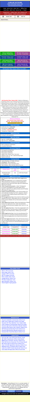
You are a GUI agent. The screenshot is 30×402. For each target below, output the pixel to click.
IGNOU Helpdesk (8, 14)
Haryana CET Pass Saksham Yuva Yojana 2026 (14, 322)
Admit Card (12, 10)
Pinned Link (6, 12)
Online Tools (14, 12)
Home (4, 8)
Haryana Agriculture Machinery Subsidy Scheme (14, 325)
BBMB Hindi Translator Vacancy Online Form (13, 340)
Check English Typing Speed (9, 282)
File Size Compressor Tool (8, 279)
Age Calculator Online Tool (9, 281)
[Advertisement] (15, 36)
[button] (16, 8)
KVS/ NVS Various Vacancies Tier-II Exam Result (14, 342)
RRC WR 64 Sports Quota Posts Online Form (13, 343)
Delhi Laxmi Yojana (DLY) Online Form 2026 (13, 321)
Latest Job (16, 8)
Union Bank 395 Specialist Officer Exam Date (13, 349)
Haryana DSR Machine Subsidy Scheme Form (13, 330)
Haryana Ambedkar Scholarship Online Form (13, 319)
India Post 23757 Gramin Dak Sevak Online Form (14, 348)
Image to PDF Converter (8, 273)
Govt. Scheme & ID (22, 12)
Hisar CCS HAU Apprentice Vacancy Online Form (14, 345)
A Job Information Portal (15, 6)
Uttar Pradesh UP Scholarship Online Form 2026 (14, 324)
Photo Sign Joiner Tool (7, 272)
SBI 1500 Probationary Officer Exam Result (13, 339)
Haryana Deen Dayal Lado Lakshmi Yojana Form (14, 327)
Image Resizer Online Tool (8, 278)
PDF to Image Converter (8, 275)
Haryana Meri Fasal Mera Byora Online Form (13, 331)
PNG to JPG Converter (7, 270)
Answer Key (18, 10)
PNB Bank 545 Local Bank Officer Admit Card (13, 346)
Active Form (10, 8)
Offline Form (24, 8)
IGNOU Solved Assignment (19, 14)
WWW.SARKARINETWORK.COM (15, 4)
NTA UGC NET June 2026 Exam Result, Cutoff (13, 337)
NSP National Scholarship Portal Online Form (13, 328)
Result (24, 10)
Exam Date (6, 10)
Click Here (24, 229)
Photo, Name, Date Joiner (8, 276)
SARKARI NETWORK (15, 2)
